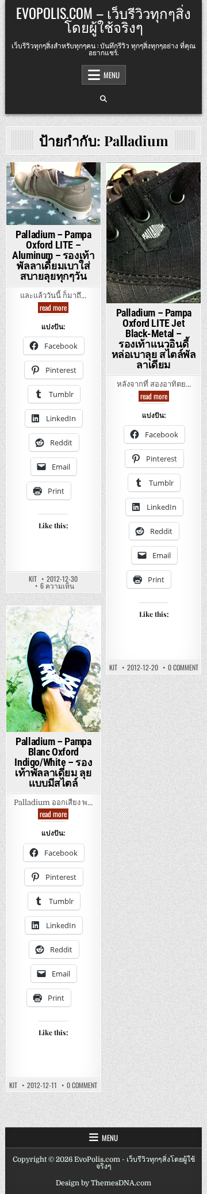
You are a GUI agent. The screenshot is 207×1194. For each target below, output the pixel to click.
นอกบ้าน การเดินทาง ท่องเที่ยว (53, 197)
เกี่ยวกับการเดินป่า (151, 225)
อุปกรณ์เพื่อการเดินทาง (53, 213)
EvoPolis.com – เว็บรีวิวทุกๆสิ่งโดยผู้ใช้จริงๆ (103, 19)
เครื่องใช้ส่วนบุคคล (152, 237)
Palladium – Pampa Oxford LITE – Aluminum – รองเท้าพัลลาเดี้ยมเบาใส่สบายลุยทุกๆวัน (53, 255)
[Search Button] (103, 98)
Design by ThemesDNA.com (103, 1183)
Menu (111, 75)
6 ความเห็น (57, 585)
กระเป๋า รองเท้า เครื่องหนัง (52, 182)
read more (54, 307)
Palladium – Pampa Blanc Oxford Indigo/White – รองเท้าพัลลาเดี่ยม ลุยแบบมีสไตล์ (53, 762)
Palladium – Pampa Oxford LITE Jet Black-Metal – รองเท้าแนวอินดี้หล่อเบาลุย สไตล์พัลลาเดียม (154, 339)
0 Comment (183, 667)
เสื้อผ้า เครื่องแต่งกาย (153, 249)
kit (33, 578)
